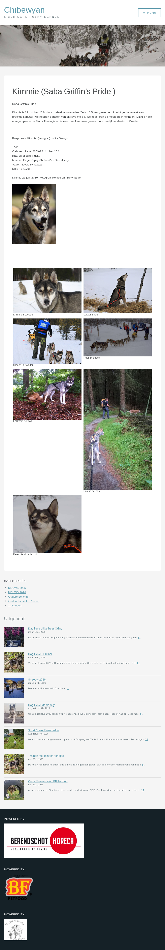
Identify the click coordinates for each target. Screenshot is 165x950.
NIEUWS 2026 (17, 592)
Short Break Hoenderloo (43, 730)
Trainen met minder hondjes (46, 755)
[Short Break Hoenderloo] (14, 739)
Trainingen (15, 605)
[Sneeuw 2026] (14, 688)
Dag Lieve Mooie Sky (41, 705)
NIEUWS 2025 (17, 587)
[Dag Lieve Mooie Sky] (14, 714)
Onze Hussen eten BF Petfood (47, 781)
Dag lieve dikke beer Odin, (45, 628)
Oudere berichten (19, 596)
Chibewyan (24, 10)
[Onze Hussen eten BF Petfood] (14, 790)
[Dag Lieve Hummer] (14, 663)
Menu (151, 12)
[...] (139, 637)
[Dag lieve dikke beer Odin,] (14, 637)
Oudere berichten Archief (23, 601)
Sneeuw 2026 (37, 679)
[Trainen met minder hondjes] (14, 765)
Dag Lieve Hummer (40, 654)
